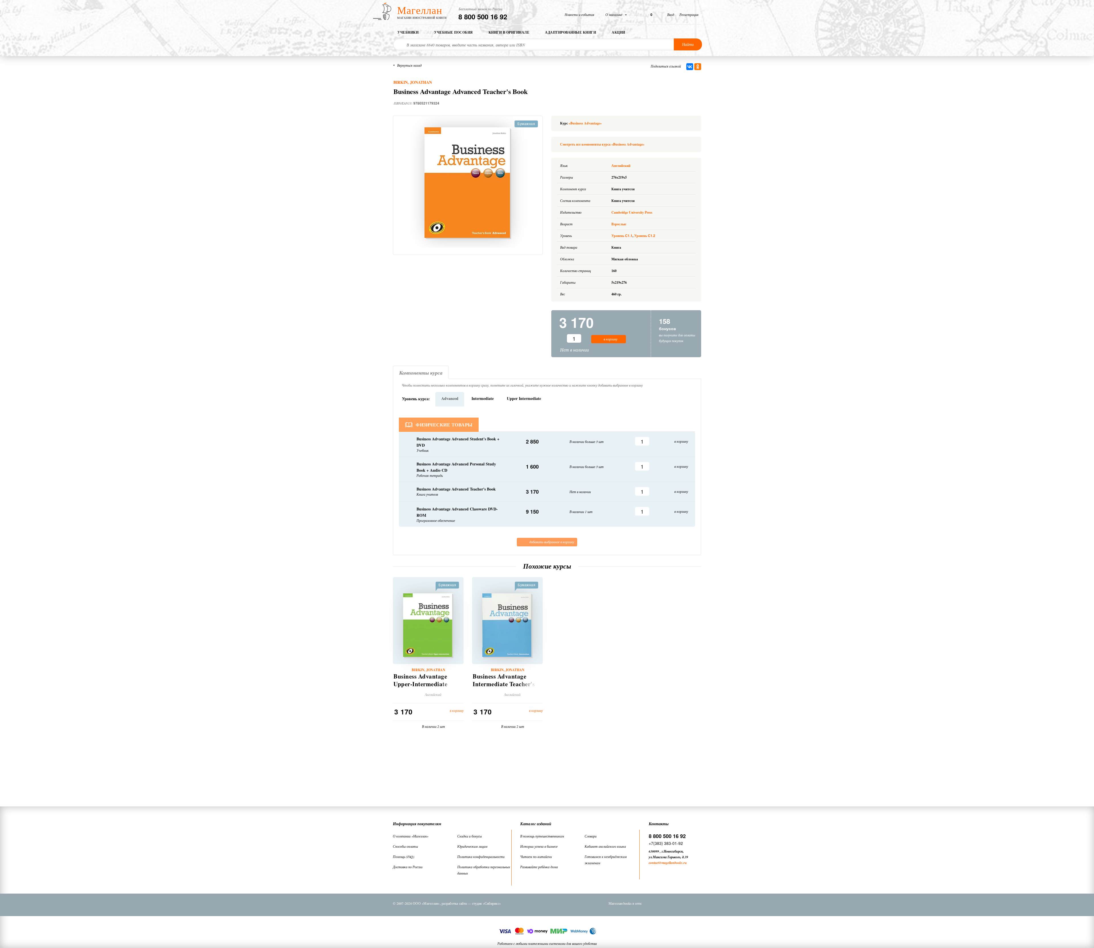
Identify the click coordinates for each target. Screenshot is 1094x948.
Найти (688, 44)
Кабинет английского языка (605, 846)
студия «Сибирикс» (486, 903)
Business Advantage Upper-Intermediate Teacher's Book (420, 684)
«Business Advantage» (585, 123)
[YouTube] (696, 903)
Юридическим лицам (472, 846)
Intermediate (483, 398)
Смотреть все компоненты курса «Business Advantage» (602, 144)
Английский (621, 165)
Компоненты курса (420, 372)
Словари (591, 836)
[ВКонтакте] (689, 66)
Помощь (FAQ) (403, 856)
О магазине (614, 14)
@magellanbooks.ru (673, 862)
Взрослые (618, 224)
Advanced (449, 398)
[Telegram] (681, 903)
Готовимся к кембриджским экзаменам (606, 859)
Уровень (621, 235)
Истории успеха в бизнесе (539, 846)
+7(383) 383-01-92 (666, 843)
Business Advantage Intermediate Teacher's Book (504, 684)
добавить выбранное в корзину (551, 542)
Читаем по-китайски (536, 856)
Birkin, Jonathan (412, 82)
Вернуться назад (409, 65)
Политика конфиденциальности (481, 856)
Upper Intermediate (524, 398)
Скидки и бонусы (469, 836)
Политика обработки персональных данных (483, 870)
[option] (467, 183)
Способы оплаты (405, 846)
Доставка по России (408, 867)
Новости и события (579, 14)
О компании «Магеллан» (410, 836)
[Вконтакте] (652, 903)
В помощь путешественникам (542, 836)
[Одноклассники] (697, 66)
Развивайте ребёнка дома (539, 867)
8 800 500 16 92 (482, 16)
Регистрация (689, 14)
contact (654, 862)
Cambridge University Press (631, 212)
